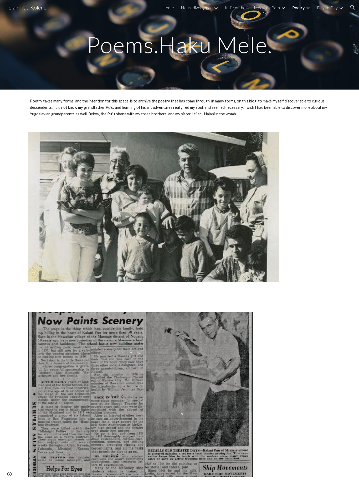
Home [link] (168, 7)
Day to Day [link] (327, 7)
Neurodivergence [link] (197, 7)
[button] (352, 7)
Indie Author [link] (236, 7)
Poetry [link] (298, 7)
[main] (179, 44)
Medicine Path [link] (267, 7)
